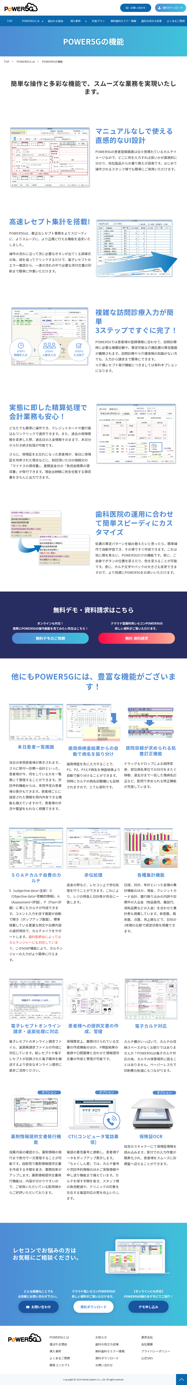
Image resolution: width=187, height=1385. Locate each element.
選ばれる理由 (55, 21)
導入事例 (75, 21)
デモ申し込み (148, 1306)
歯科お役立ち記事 (151, 21)
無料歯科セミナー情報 (123, 21)
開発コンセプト (59, 1365)
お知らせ (101, 1337)
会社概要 (147, 1344)
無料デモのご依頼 (50, 638)
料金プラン (98, 21)
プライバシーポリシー (155, 1351)
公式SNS (147, 1358)
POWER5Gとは (30, 21)
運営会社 (147, 1337)
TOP (9, 21)
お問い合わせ (138, 8)
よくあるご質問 (176, 21)
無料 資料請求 (136, 638)
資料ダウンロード (173, 8)
